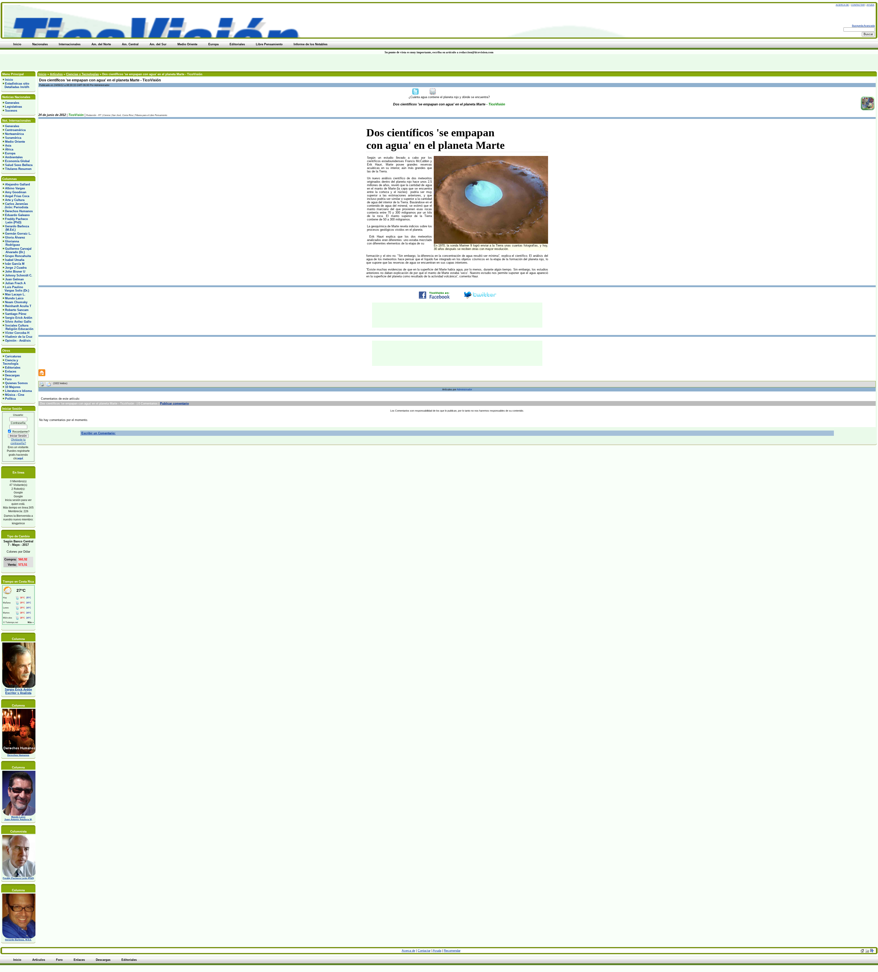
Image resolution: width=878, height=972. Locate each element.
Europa (10, 153)
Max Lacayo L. (15, 294)
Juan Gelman (14, 279)
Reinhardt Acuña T (18, 306)
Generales (12, 102)
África (9, 149)
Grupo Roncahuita (18, 256)
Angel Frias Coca (17, 196)
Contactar (858, 5)
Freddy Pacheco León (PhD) (15, 220)
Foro (8, 379)
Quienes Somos (16, 383)
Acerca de (842, 5)
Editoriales (12, 367)
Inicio (9, 79)
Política (10, 398)
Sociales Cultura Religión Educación (18, 327)
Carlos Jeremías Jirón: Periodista (15, 205)
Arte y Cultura (14, 200)
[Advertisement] (210, 62)
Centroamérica (15, 130)
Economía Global (17, 161)
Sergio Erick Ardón (18, 317)
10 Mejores (12, 387)
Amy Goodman (15, 192)
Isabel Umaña (14, 260)
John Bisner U (15, 271)
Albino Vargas (15, 188)
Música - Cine (14, 394)
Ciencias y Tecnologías (82, 74)
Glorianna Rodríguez (11, 243)
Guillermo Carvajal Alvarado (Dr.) (17, 250)
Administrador (464, 389)
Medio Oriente (15, 141)
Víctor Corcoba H (17, 333)
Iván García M (14, 263)
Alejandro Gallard (17, 184)
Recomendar (452, 950)
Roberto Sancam (17, 310)
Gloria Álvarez (15, 237)
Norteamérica (14, 134)
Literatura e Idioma (18, 391)
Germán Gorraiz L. (18, 233)
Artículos (56, 74)
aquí (20, 458)
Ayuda (870, 5)
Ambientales (14, 157)
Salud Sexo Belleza (18, 165)
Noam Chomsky (16, 302)
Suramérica (13, 137)
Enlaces (10, 371)
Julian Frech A (15, 283)
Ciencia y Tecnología (10, 362)
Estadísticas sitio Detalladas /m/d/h (16, 85)
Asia (8, 145)
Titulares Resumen (18, 169)
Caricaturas (13, 356)
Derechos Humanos (19, 211)
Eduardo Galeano (17, 215)
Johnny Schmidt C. (18, 275)
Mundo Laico (14, 298)
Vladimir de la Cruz (18, 336)
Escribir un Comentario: (98, 433)
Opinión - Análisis (18, 340)
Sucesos (11, 110)
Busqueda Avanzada (863, 25)
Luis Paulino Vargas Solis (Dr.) (16, 288)
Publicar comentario (174, 403)
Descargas (12, 375)
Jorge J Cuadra (16, 267)
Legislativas (13, 106)
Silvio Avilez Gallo (18, 321)
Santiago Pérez (16, 314)
